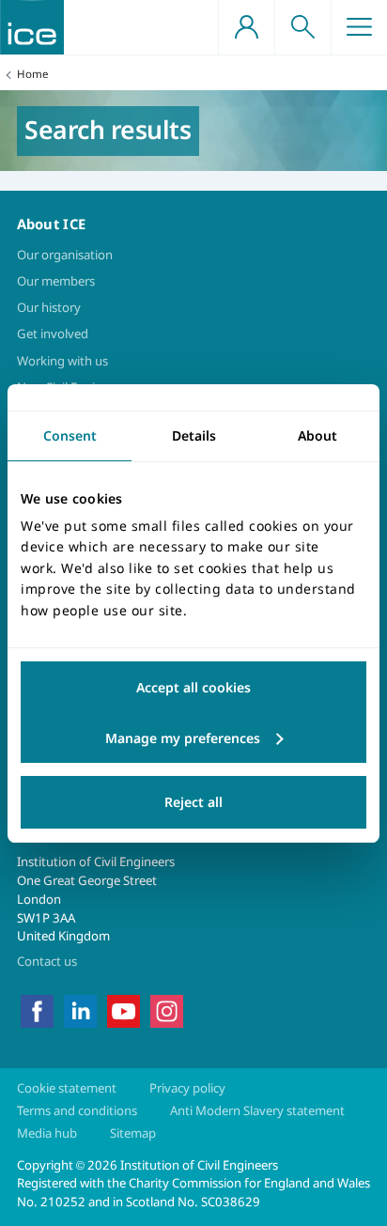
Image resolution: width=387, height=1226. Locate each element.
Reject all (193, 802)
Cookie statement (66, 1087)
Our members (56, 280)
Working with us (62, 360)
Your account (246, 27)
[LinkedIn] (80, 1009)
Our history (49, 307)
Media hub (47, 1133)
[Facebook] (37, 1009)
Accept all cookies (193, 687)
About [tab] (317, 434)
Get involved (52, 333)
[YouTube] (123, 1009)
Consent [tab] (70, 434)
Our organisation (65, 254)
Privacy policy (187, 1087)
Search (302, 27)
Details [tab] (194, 434)
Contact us (47, 961)
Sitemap (133, 1133)
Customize (193, 738)
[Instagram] (166, 1009)
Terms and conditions (77, 1110)
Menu (359, 27)
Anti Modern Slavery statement (257, 1110)
